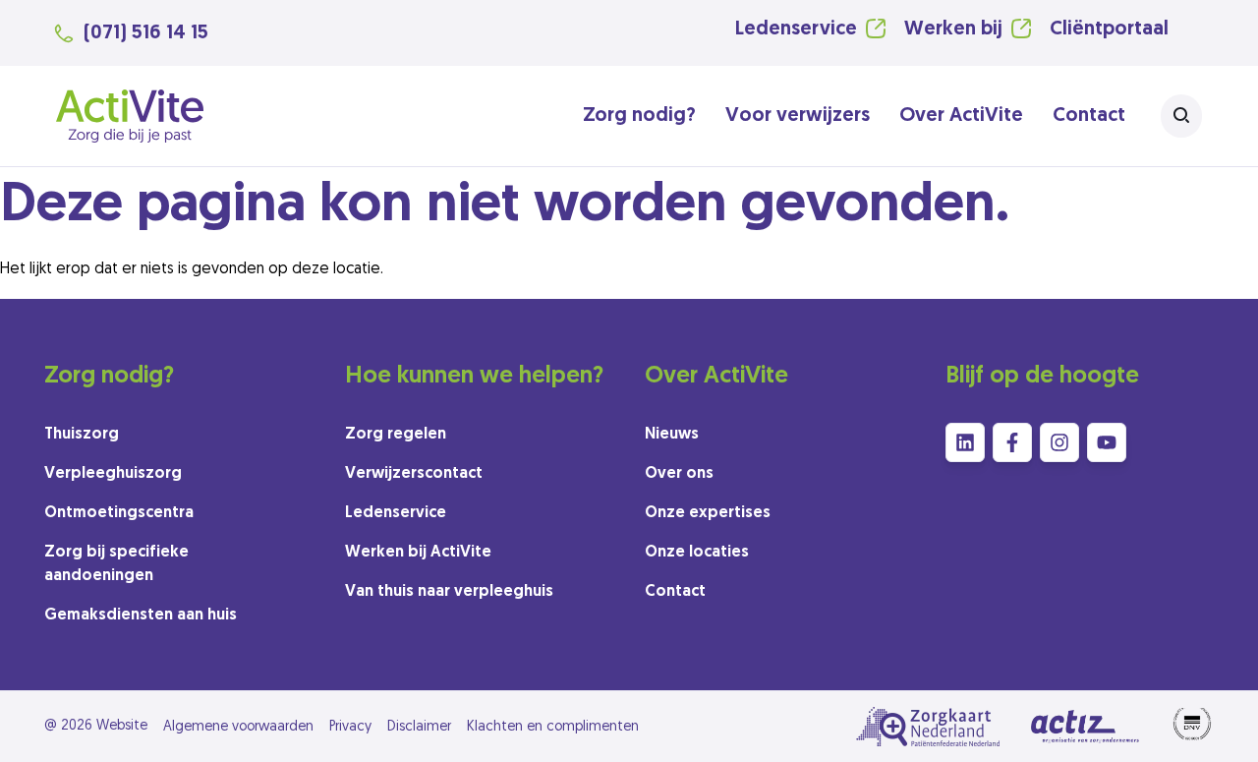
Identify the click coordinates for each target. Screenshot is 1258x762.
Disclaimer (419, 727)
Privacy (350, 727)
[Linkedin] (965, 442)
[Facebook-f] (1012, 442)
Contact (1089, 116)
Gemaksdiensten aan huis (140, 615)
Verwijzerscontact (414, 474)
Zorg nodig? (639, 116)
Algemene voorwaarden (238, 727)
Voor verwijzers (797, 116)
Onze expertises (708, 513)
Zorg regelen (395, 434)
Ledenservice (796, 29)
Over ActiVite (961, 116)
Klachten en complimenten (553, 727)
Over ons (679, 474)
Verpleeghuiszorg (113, 474)
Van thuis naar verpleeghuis (449, 592)
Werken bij (953, 29)
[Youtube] (1106, 442)
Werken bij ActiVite (418, 552)
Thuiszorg (81, 434)
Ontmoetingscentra (119, 513)
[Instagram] (1059, 442)
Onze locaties (697, 552)
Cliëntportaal (1109, 29)
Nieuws (672, 434)
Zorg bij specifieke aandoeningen (116, 564)
